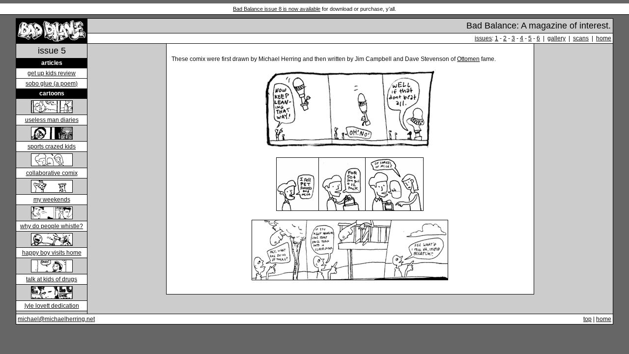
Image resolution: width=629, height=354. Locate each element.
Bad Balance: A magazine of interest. (538, 25)
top (587, 319)
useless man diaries (52, 120)
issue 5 (52, 51)
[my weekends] (52, 190)
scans (581, 38)
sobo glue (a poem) (52, 83)
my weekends (51, 199)
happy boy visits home (52, 252)
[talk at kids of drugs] (52, 270)
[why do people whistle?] (52, 216)
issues (483, 38)
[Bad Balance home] (51, 40)
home (603, 38)
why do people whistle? (51, 226)
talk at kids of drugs (51, 279)
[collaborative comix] (52, 163)
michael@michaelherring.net (56, 319)
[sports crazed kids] (52, 137)
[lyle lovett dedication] (52, 296)
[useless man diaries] (52, 110)
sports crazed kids (52, 146)
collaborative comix (52, 173)
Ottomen (468, 59)
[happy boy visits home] (52, 243)
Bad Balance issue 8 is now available (276, 9)
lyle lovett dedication (52, 305)
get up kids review (52, 73)
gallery (556, 38)
